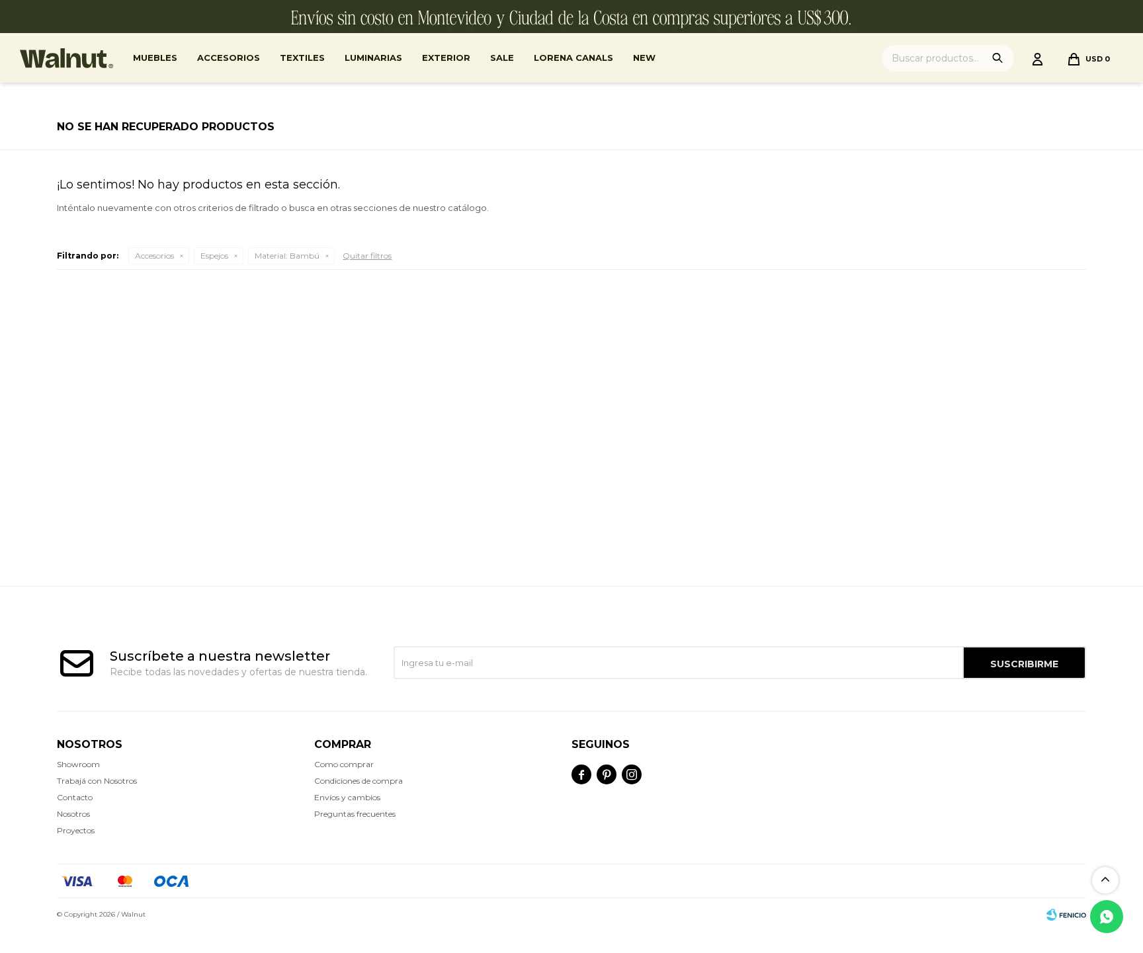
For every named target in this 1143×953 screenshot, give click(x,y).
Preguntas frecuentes (355, 814)
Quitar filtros (367, 256)
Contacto (75, 797)
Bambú (287, 256)
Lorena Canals (573, 57)
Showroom (78, 764)
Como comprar (344, 764)
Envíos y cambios (347, 797)
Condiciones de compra (358, 781)
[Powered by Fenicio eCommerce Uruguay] (1066, 915)
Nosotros (73, 814)
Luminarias (373, 57)
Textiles (302, 57)
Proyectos (76, 830)
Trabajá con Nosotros (97, 781)
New (644, 57)
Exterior (446, 57)
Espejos (214, 256)
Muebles (155, 57)
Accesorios (228, 57)
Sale (502, 57)
